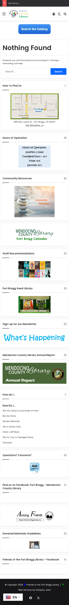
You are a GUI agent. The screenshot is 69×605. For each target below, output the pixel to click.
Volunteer (7, 442)
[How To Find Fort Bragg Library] (34, 118)
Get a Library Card (12, 426)
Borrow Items (9, 416)
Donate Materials (11, 421)
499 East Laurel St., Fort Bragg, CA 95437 (34, 121)
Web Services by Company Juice (34, 590)
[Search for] (65, 15)
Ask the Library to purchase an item (20, 410)
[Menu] (4, 15)
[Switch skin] (59, 15)
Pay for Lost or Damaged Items (18, 437)
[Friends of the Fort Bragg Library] (19, 14)
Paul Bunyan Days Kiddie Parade (24, 3)
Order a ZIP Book (11, 432)
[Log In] (53, 15)
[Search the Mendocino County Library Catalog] (34, 29)
